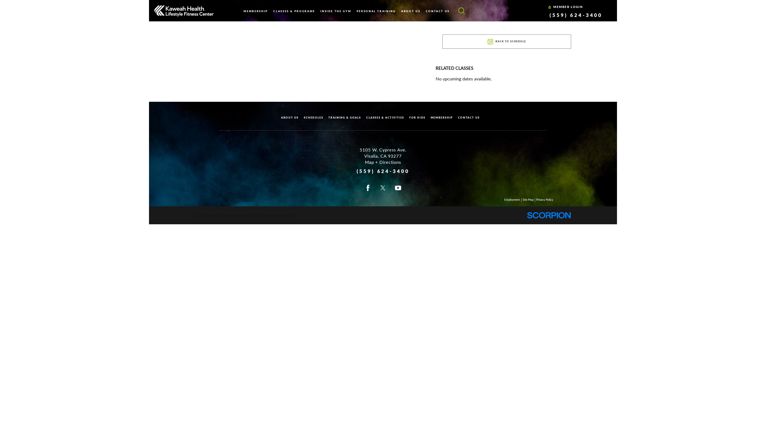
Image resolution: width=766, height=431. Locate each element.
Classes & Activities (385, 118)
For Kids (417, 118)
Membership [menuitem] (256, 11)
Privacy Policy (544, 200)
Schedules (313, 118)
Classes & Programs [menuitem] (294, 11)
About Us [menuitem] (410, 11)
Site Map (528, 200)
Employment (512, 200)
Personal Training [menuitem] (376, 11)
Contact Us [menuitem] (438, 11)
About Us (290, 118)
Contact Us (469, 118)
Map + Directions (383, 162)
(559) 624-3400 (576, 15)
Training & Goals (344, 118)
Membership (442, 118)
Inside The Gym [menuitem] (335, 11)
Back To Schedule (511, 42)
